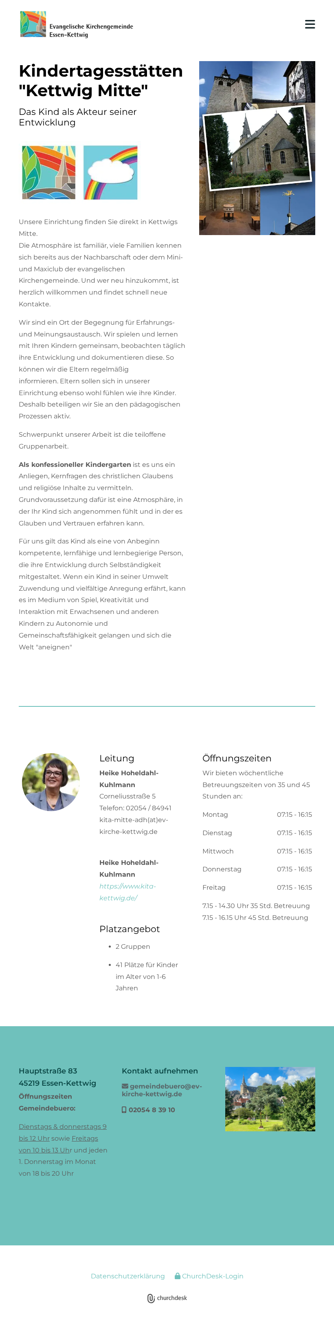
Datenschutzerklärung (128, 1276)
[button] (231, 24)
